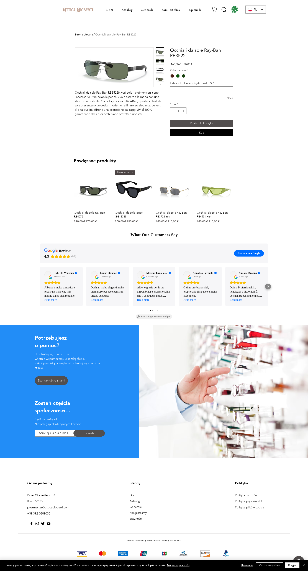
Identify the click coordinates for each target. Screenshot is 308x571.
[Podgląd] (92, 189)
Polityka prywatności (178, 565)
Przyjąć (292, 565)
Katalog (135, 501)
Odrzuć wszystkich (269, 565)
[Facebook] (31, 523)
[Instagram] (37, 523)
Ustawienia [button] (247, 565)
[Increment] (183, 111)
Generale (136, 507)
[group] (154, 197)
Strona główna (84, 34)
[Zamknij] (304, 565)
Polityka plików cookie (249, 507)
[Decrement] (173, 111)
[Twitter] (43, 523)
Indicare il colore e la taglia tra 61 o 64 (192, 83)
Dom (133, 495)
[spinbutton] (178, 111)
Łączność (136, 518)
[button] (215, 9)
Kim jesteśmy (138, 512)
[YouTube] (48, 523)
